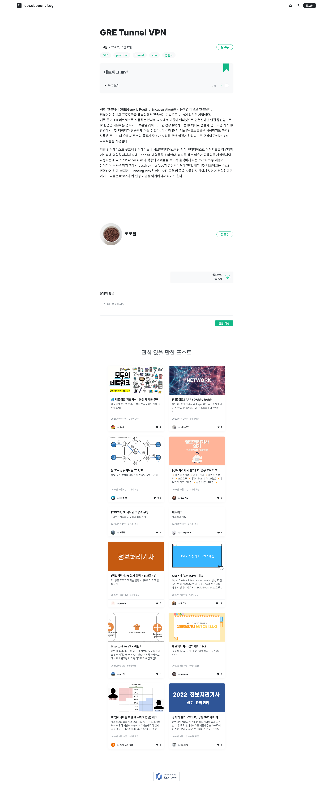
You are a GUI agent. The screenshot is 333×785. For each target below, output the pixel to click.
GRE (105, 55)
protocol (121, 55)
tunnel (139, 55)
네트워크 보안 (116, 72)
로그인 (310, 5)
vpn (154, 55)
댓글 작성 (224, 323)
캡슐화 (169, 55)
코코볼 (104, 47)
